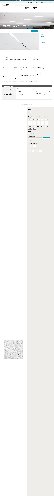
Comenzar (5, 97)
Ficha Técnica (44, 34)
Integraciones (18, 31)
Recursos (28, 31)
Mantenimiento (44, 38)
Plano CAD (42, 40)
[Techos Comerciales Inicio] (6, 5)
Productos (13, 31)
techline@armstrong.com (31, 117)
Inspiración (23, 31)
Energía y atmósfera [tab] (38, 93)
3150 (14, 360)
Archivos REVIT (43, 42)
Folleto (43, 36)
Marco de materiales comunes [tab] (22, 90)
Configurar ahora (34, 31)
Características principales (6, 31)
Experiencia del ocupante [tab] (39, 90)
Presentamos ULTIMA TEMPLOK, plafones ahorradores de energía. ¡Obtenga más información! (27, 0)
